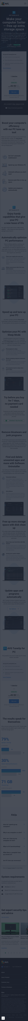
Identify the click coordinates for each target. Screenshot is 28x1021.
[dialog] (14, 510)
